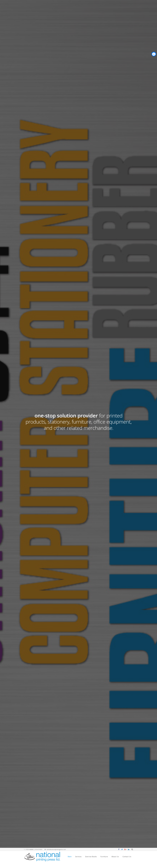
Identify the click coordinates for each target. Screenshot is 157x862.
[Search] (132, 849)
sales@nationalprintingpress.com (56, 849)
